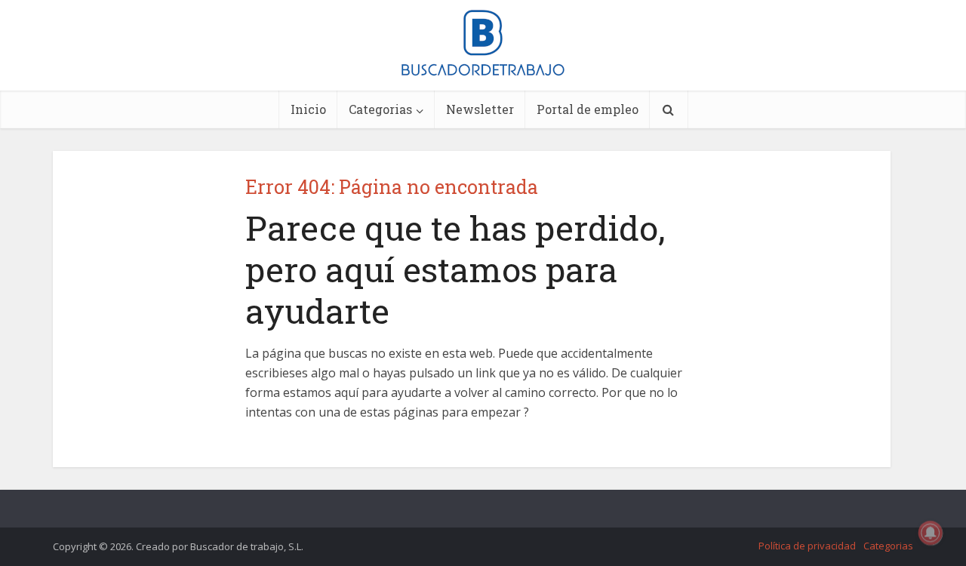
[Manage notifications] (930, 533)
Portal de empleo (587, 109)
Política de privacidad (807, 545)
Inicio (308, 109)
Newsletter (480, 109)
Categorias (380, 109)
